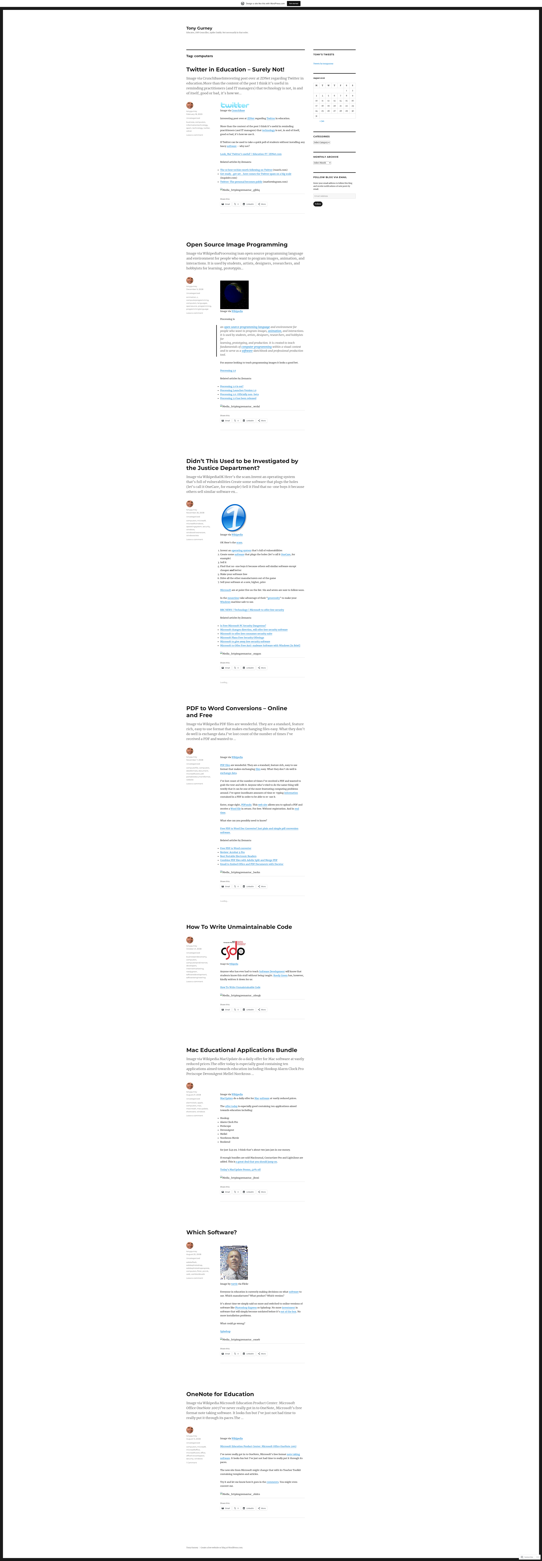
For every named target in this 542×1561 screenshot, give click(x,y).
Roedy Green (280, 975)
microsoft (201, 520)
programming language (255, 327)
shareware (191, 1111)
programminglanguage (197, 309)
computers (200, 122)
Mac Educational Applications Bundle (241, 1050)
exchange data (228, 773)
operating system (241, 550)
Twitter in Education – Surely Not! (235, 69)
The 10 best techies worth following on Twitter (246, 169)
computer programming (256, 346)
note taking (293, 1454)
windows (190, 529)
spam (189, 128)
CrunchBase (238, 110)
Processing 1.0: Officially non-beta (239, 394)
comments (273, 1482)
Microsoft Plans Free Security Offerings (242, 637)
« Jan (322, 121)
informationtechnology (197, 125)
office (202, 1453)
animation (274, 331)
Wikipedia (237, 311)
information (291, 792)
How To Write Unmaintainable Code (239, 926)
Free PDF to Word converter (235, 848)
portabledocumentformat (198, 777)
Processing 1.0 (228, 370)
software (232, 146)
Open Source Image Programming (237, 244)
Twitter (271, 118)
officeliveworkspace (195, 1456)
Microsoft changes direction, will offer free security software (254, 629)
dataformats (192, 771)
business (190, 122)
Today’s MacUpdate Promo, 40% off (240, 1169)
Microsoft (225, 590)
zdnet (189, 131)
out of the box (288, 1311)
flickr (199, 1271)
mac (199, 1105)
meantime (233, 598)
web (188, 1274)
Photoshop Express (246, 1307)
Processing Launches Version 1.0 (238, 390)
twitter (207, 128)
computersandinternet (196, 963)
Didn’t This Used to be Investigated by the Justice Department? (242, 464)
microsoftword (193, 774)
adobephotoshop (194, 1265)
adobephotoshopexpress (197, 1268)
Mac (256, 1098)
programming (204, 306)
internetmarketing (195, 968)
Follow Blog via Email (330, 177)
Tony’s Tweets (323, 54)
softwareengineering (196, 977)
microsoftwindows (194, 523)
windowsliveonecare (195, 532)
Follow (318, 204)
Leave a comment (194, 135)
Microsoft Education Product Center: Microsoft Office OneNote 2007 (258, 1446)
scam (239, 542)
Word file (235, 808)
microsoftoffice (193, 1450)
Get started (293, 3)
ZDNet (250, 118)
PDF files (225, 765)
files (258, 769)
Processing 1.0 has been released (238, 398)
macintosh (191, 1108)
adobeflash (191, 1262)
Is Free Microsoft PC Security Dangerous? (243, 625)
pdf (202, 774)
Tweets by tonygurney (323, 64)
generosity (274, 598)
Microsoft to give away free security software (245, 641)
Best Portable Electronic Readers (238, 856)
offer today (231, 1106)
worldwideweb (198, 1274)
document (203, 771)
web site (262, 804)
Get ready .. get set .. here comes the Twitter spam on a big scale (255, 173)
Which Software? (211, 1232)
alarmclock (191, 1103)
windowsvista (192, 535)
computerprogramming (197, 300)
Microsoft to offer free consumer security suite (246, 633)
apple (200, 1103)
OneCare (285, 554)
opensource (191, 306)
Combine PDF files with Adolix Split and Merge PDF (248, 860)
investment (288, 1307)
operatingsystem (194, 526)
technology (268, 130)
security (206, 526)
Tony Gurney (199, 28)
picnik (205, 1271)
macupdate (202, 1108)
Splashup (225, 1331)
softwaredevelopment (196, 974)
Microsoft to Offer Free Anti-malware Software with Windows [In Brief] (260, 645)
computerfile (192, 768)
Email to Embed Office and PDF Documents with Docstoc (251, 864)
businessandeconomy (196, 957)
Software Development (272, 971)
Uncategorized (193, 118)
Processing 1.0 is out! (231, 386)
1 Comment (191, 1462)
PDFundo (246, 804)
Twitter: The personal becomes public (241, 181)
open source (231, 327)
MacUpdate (226, 1098)
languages (202, 303)
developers (191, 965)
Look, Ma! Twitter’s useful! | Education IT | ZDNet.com (251, 154)
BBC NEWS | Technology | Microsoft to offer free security (252, 609)
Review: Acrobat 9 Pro (232, 852)
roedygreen (191, 971)
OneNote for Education (220, 1394)
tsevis (234, 1283)
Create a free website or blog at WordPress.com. (222, 1547)
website (190, 780)
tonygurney (191, 111)
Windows (225, 601)
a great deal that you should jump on (256, 1161)
